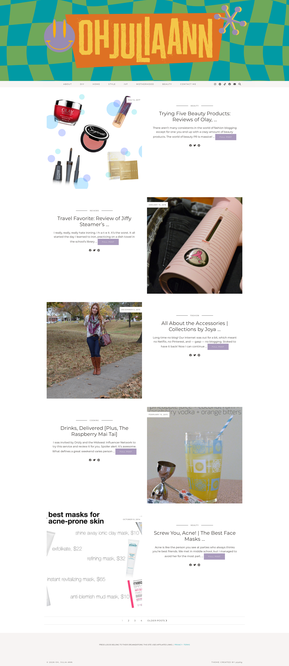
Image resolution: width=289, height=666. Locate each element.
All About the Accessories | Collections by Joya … (194, 326)
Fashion (194, 315)
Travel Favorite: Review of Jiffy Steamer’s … (94, 221)
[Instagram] (215, 84)
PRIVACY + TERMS (182, 645)
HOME (96, 84)
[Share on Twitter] (195, 146)
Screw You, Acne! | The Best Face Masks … (195, 536)
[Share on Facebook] (190, 146)
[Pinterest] (220, 84)
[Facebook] (229, 84)
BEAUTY (167, 84)
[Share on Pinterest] (199, 146)
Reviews (94, 211)
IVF (126, 84)
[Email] (234, 84)
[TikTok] (225, 84)
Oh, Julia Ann (64, 662)
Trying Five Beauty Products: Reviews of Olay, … (194, 116)
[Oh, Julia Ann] (144, 40)
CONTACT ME (188, 84)
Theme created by (227, 662)
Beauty (195, 106)
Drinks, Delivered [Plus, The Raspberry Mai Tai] (94, 431)
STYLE (112, 84)
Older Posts (156, 620)
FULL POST (226, 137)
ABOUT (67, 84)
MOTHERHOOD (145, 84)
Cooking (94, 420)
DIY (82, 84)
